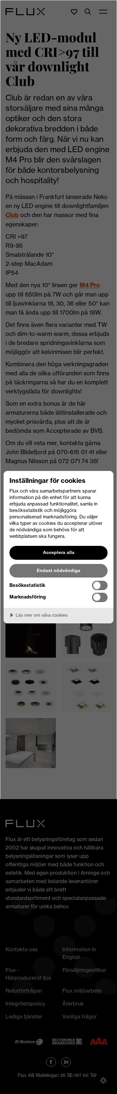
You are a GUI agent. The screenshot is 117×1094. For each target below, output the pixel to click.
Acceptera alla (58, 552)
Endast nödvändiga (58, 570)
